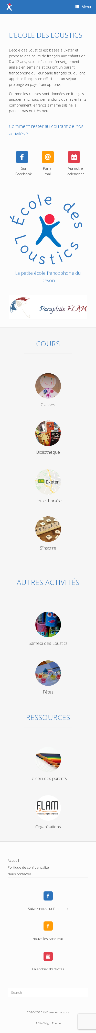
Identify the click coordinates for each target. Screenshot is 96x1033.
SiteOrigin (44, 1023)
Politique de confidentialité (28, 867)
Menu (86, 6)
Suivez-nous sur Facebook (48, 908)
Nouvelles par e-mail (48, 938)
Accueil (13, 860)
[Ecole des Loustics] (9, 7)
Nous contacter (19, 874)
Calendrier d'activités (48, 969)
